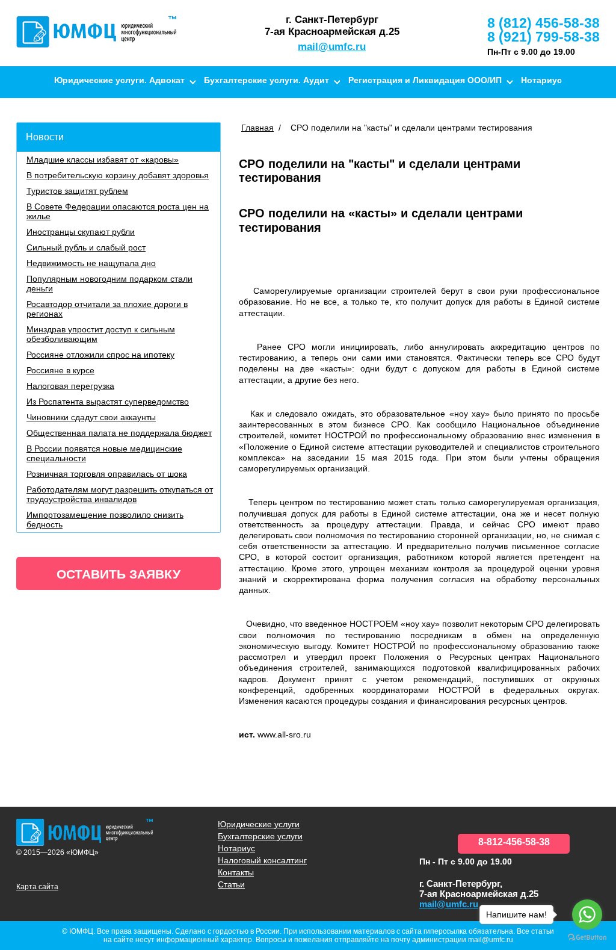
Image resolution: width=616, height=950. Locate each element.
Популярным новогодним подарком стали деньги (109, 283)
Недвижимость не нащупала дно (91, 263)
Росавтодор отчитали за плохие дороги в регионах (107, 308)
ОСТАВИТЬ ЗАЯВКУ (118, 574)
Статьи (231, 884)
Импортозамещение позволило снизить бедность (104, 519)
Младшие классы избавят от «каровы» (102, 159)
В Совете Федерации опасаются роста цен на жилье (117, 211)
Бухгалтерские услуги (260, 836)
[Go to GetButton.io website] (587, 938)
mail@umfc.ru (332, 46)
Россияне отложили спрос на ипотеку (100, 354)
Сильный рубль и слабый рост (86, 247)
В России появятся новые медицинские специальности (104, 453)
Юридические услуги (259, 824)
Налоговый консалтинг (238, 108)
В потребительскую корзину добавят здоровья (117, 175)
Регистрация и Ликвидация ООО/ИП (425, 80)
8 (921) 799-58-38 (543, 37)
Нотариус (541, 80)
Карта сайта (37, 887)
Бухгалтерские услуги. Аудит (266, 80)
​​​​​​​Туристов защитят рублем (77, 191)
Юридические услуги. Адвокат (119, 80)
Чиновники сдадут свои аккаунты (91, 417)
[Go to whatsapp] (587, 914)
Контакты (407, 108)
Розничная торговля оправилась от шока (106, 474)
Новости (45, 137)
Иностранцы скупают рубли (80, 232)
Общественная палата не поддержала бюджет (119, 433)
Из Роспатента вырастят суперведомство (107, 401)
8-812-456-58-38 (514, 842)
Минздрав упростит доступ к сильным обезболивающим (100, 334)
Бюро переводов (337, 108)
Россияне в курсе (60, 370)
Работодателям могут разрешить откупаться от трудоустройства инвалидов (119, 494)
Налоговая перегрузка (70, 386)
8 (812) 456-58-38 (543, 23)
